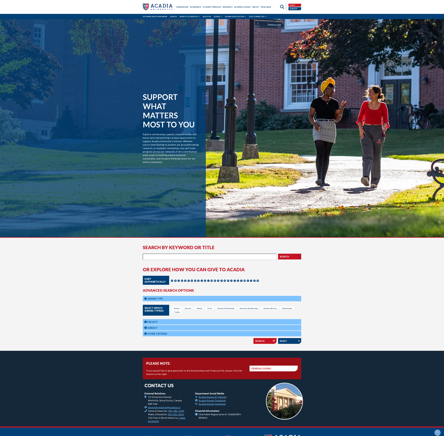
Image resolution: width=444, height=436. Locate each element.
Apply (292, 5)
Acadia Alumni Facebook (212, 400)
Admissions (182, 7)
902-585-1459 (176, 410)
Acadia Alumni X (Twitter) (213, 397)
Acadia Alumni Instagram (212, 403)
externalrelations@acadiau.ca (164, 407)
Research (228, 7)
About (255, 7)
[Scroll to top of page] (438, 430)
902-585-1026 (176, 414)
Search (284, 256)
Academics (195, 7)
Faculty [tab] (152, 321)
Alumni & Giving (242, 7)
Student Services (212, 7)
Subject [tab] (152, 327)
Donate (293, 9)
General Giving (261, 368)
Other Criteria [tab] (157, 333)
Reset (283, 341)
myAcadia (266, 7)
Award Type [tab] (155, 298)
